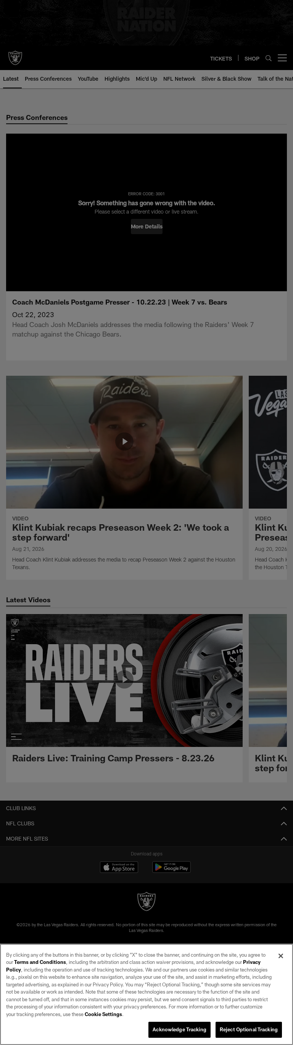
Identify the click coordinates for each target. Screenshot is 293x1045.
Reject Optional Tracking (249, 1029)
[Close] (280, 956)
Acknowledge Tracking (179, 1029)
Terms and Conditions (40, 962)
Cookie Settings (103, 1014)
